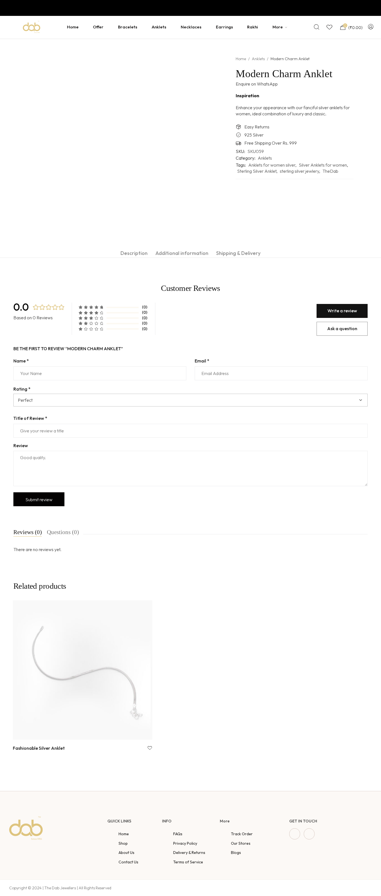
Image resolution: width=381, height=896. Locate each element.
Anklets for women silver (271, 165)
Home (241, 58)
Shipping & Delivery (238, 253)
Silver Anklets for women (323, 165)
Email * (202, 361)
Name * (21, 361)
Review (20, 445)
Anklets (258, 58)
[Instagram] (309, 833)
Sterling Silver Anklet (256, 171)
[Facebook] (294, 833)
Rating (21, 389)
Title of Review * (30, 418)
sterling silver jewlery (299, 171)
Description (134, 253)
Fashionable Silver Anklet (39, 748)
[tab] (134, 253)
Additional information (181, 253)
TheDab (330, 171)
